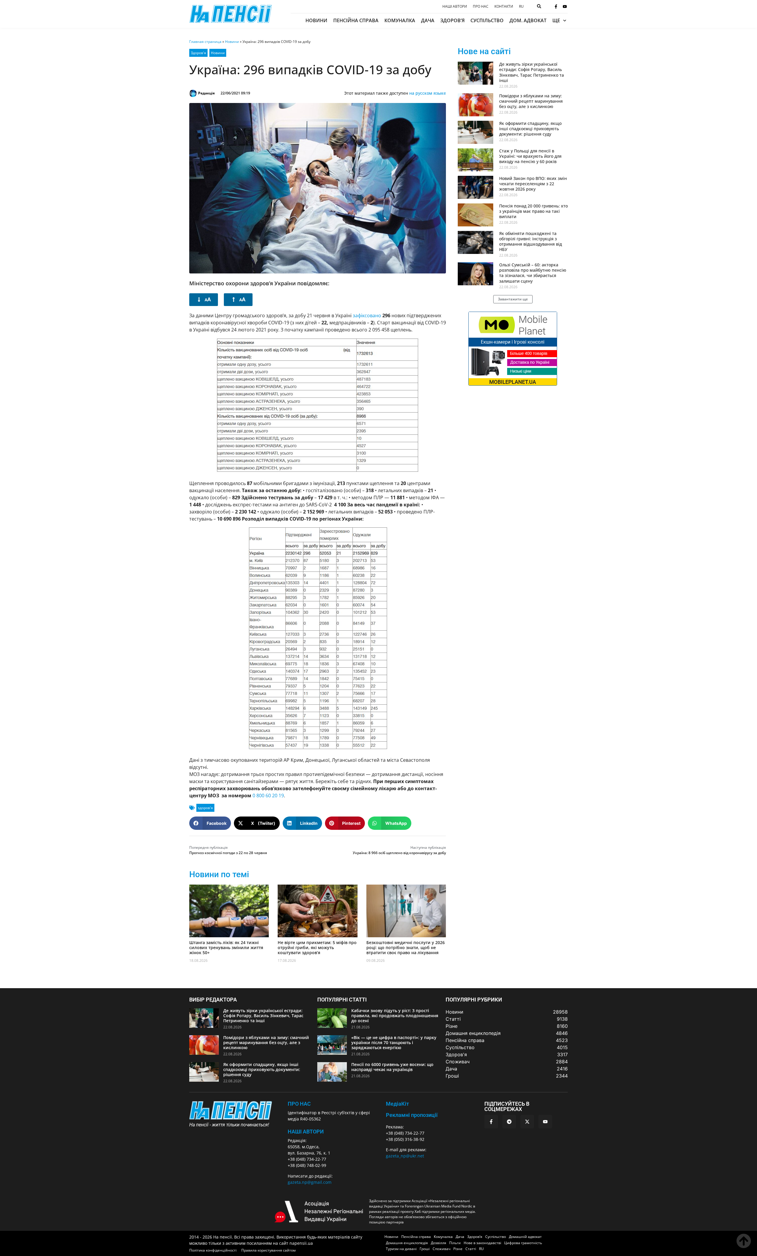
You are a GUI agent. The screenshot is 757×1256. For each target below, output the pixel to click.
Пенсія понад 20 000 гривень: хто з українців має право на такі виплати (533, 211)
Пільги (455, 1242)
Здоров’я (452, 20)
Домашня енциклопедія (407, 1242)
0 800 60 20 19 (268, 795)
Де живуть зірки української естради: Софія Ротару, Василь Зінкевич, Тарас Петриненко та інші (531, 72)
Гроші (425, 1248)
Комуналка (399, 20)
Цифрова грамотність (523, 1242)
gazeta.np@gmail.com (309, 1182)
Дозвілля (438, 1242)
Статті (470, 1248)
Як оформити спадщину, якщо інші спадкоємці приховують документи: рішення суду (530, 128)
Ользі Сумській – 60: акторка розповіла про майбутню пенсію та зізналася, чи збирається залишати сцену (532, 273)
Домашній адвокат (525, 1236)
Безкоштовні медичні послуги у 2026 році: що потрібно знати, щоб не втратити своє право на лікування (405, 947)
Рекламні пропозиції (412, 1115)
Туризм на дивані (401, 1248)
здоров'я (205, 807)
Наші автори (454, 6)
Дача (427, 20)
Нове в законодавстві (482, 1242)
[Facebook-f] (556, 6)
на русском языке (427, 93)
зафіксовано (367, 315)
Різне (457, 1248)
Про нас (481, 6)
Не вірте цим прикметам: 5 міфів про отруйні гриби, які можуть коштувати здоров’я (317, 947)
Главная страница (205, 41)
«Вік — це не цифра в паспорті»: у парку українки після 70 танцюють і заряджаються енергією (393, 1042)
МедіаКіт (397, 1104)
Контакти (503, 6)
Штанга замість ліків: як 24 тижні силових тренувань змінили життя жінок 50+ (226, 947)
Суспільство (487, 20)
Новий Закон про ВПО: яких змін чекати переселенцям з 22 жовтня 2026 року (533, 183)
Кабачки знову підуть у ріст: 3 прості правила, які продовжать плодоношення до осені (394, 1015)
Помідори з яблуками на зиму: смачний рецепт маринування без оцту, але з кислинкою (531, 101)
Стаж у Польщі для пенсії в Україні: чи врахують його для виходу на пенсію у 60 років (530, 156)
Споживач (441, 1248)
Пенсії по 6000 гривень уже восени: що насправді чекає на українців (392, 1067)
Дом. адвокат (527, 20)
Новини (316, 20)
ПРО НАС (299, 1104)
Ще (556, 20)
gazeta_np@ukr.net (405, 1156)
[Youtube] (565, 6)
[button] (210, 823)
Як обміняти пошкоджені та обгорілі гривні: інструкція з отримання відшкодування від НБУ (530, 241)
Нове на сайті (484, 51)
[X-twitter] (527, 1121)
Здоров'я (198, 52)
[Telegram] (509, 1121)
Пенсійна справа (355, 20)
